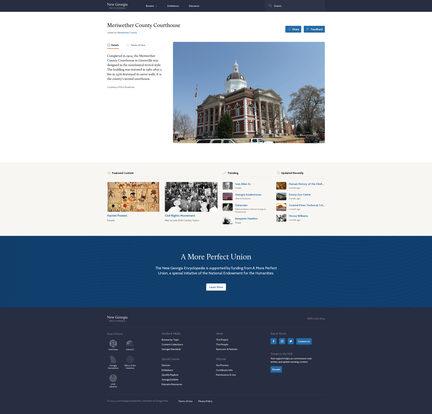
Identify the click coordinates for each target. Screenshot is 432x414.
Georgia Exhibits (170, 379)
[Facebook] (274, 341)
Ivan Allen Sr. (243, 184)
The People (222, 344)
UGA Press (113, 349)
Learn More (216, 287)
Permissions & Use (226, 374)
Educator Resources (172, 384)
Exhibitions (173, 5)
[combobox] (295, 6)
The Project (222, 339)
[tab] (113, 45)
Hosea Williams (298, 215)
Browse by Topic (170, 339)
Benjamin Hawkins (246, 218)
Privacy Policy (205, 401)
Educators (194, 5)
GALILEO (130, 349)
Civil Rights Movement (180, 215)
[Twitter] (291, 341)
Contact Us (304, 341)
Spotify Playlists (170, 374)
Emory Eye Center (300, 194)
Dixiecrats (241, 205)
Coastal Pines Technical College (308, 205)
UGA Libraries (113, 385)
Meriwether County (127, 32)
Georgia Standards (171, 349)
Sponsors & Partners (226, 349)
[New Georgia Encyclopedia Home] (117, 5)
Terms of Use (185, 401)
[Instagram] (282, 341)
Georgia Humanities (113, 366)
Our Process (222, 365)
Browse (150, 5)
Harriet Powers (117, 215)
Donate (276, 369)
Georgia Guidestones (248, 194)
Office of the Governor (130, 366)
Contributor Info (224, 370)
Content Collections (172, 344)
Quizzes (166, 365)
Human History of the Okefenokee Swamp (315, 184)
